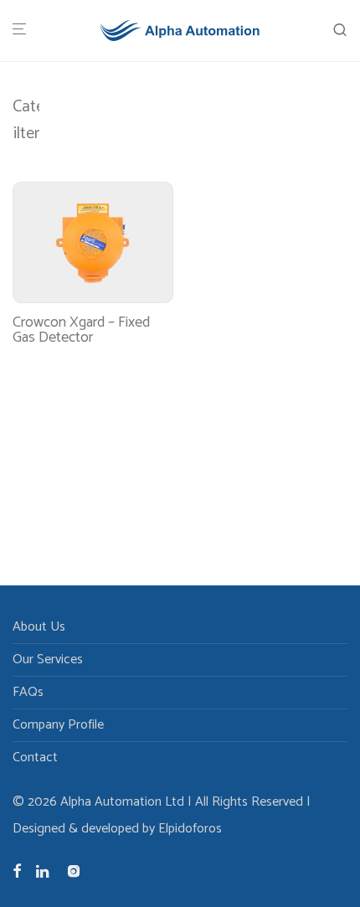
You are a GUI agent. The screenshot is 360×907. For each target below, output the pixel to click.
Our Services (48, 659)
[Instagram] (73, 870)
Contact (35, 757)
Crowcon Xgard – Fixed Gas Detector (81, 330)
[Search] (340, 30)
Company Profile (58, 725)
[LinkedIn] (43, 870)
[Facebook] (17, 870)
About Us (39, 627)
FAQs (28, 692)
